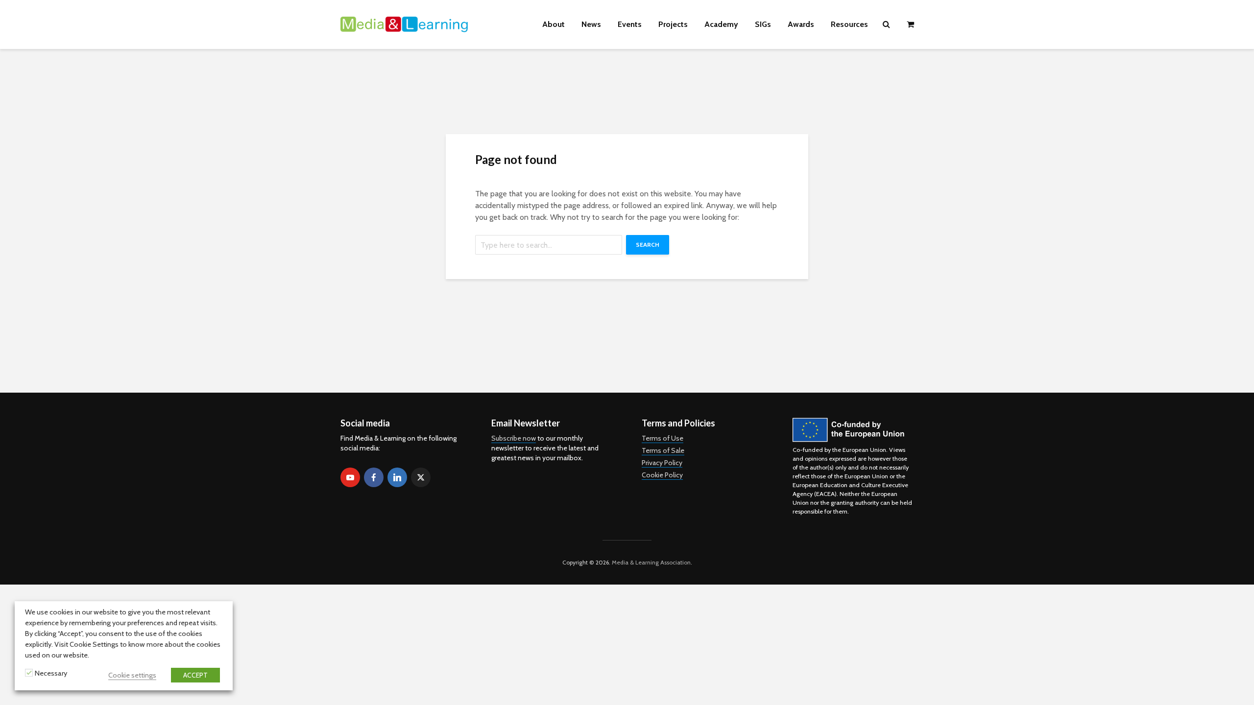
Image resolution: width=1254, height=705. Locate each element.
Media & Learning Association (651, 562)
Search (647, 244)
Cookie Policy (662, 474)
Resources (849, 24)
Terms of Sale (663, 450)
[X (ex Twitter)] (421, 477)
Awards (801, 24)
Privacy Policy (662, 462)
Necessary (51, 673)
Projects (673, 24)
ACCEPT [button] (195, 675)
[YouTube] (350, 477)
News (591, 24)
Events (630, 24)
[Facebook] (374, 477)
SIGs (763, 24)
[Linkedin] (397, 477)
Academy (721, 24)
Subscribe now (513, 438)
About (553, 24)
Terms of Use (662, 438)
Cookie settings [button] (132, 675)
